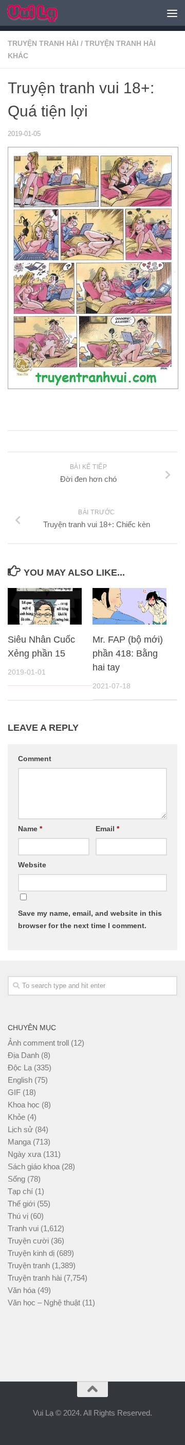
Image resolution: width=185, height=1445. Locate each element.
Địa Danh (23, 1055)
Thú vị (18, 1216)
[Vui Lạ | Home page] (41, 13)
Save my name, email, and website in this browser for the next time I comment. (90, 919)
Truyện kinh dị (31, 1253)
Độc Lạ (20, 1067)
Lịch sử (20, 1129)
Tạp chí (20, 1191)
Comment (34, 758)
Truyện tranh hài (43, 43)
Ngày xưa (24, 1154)
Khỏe (16, 1117)
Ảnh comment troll (38, 1042)
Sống (16, 1178)
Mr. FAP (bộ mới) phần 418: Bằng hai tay (127, 653)
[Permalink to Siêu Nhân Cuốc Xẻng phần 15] (45, 606)
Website (32, 865)
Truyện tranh (29, 1265)
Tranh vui (23, 1228)
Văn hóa (21, 1290)
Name (30, 829)
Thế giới (21, 1203)
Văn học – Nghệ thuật (44, 1302)
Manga (19, 1141)
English (20, 1080)
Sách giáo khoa (34, 1166)
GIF (14, 1092)
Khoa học (24, 1104)
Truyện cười (28, 1240)
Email (107, 829)
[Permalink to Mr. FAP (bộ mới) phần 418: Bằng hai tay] (129, 606)
